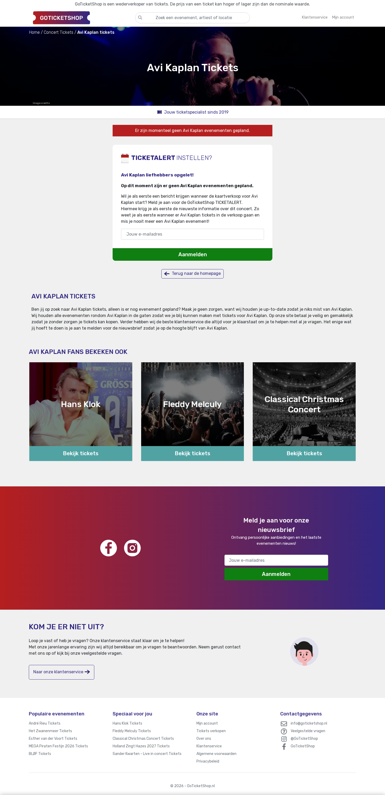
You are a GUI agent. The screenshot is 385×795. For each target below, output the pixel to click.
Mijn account (207, 723)
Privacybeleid (207, 761)
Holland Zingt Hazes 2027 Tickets (141, 746)
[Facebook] (108, 548)
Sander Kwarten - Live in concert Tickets (147, 754)
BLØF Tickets (40, 754)
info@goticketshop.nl (309, 723)
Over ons (203, 738)
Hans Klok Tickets (127, 723)
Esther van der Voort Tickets (53, 738)
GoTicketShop (303, 746)
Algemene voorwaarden (216, 754)
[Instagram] (132, 548)
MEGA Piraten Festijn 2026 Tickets (58, 746)
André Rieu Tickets (44, 723)
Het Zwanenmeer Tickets (50, 731)
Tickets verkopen (211, 731)
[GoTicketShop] (82, 17)
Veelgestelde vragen (308, 731)
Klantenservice (209, 746)
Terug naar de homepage (196, 273)
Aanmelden (192, 254)
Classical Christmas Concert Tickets (143, 738)
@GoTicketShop (304, 738)
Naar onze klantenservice (58, 671)
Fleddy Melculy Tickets (132, 731)
